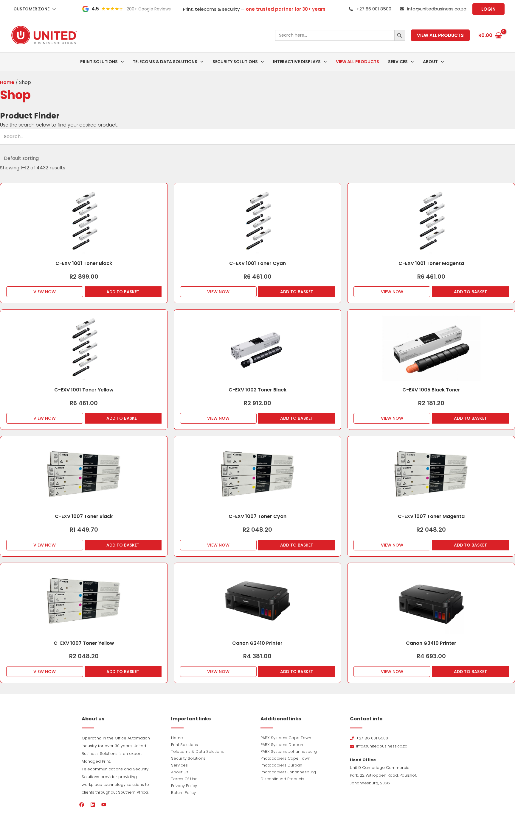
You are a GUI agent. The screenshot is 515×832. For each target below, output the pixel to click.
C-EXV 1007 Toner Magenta (431, 516)
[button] (52, 8)
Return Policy (183, 792)
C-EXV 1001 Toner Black (83, 263)
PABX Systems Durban (281, 744)
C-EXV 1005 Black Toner (431, 389)
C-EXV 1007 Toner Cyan (257, 516)
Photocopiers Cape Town (285, 758)
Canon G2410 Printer (257, 643)
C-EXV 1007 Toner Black (84, 516)
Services (179, 765)
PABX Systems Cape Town (285, 738)
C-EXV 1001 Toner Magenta (431, 263)
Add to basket (122, 292)
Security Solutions (188, 758)
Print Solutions (184, 744)
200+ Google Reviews (149, 9)
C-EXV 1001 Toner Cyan (257, 263)
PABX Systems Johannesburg (288, 751)
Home (7, 82)
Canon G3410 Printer (431, 643)
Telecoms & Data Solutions (197, 751)
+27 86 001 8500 (373, 9)
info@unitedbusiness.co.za (436, 9)
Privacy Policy (184, 786)
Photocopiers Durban (281, 765)
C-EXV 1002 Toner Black (257, 389)
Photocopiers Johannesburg (288, 772)
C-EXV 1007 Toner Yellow (84, 643)
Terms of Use (184, 779)
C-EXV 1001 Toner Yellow (84, 389)
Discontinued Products (282, 779)
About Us (179, 772)
